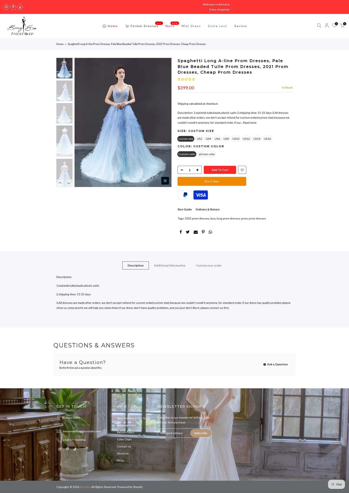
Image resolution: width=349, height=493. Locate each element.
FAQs (120, 460)
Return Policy (125, 432)
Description (136, 265)
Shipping (183, 103)
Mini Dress (191, 26)
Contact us (124, 446)
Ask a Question (277, 364)
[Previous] (81, 122)
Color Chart (124, 439)
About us (123, 453)
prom (244, 218)
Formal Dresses (146, 25)
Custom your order (209, 265)
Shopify (138, 487)
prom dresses (257, 218)
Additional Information (169, 265)
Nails (172, 25)
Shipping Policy (126, 425)
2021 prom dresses (197, 218)
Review (240, 26)
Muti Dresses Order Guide (133, 418)
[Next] (164, 122)
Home (113, 26)
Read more (249, 122)
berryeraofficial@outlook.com (81, 431)
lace (212, 218)
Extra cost (217, 26)
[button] (186, 79)
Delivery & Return (208, 209)
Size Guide (185, 209)
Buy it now (212, 181)
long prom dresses (228, 218)
